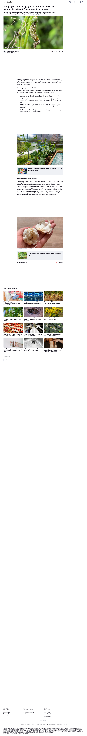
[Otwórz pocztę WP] (70, 2)
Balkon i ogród (32, 2)
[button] (73, 2)
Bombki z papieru (6, 715)
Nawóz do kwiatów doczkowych (29, 712)
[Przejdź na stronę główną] (5, 3)
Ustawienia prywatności (61, 724)
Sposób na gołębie (47, 709)
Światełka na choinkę (47, 715)
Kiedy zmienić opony (47, 716)
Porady (46, 2)
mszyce (46, 194)
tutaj (27, 733)
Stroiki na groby (6, 709)
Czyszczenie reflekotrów (48, 713)
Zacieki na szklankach (27, 715)
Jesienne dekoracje (6, 712)
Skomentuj (54, 51)
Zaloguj (78, 2)
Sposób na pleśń (26, 713)
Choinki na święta (47, 712)
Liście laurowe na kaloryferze (28, 709)
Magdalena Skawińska (12, 51)
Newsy (40, 2)
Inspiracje (18, 2)
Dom (25, 2)
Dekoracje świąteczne (7, 713)
